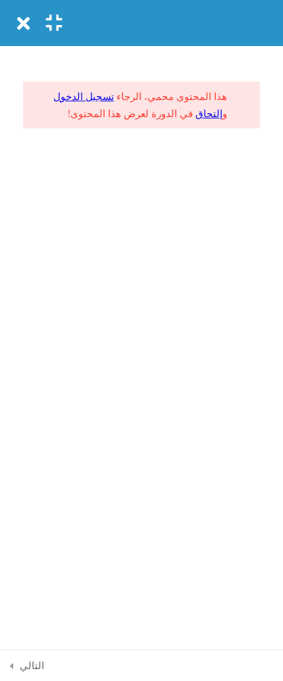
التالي (32, 665)
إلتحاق (208, 113)
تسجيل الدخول (83, 96)
